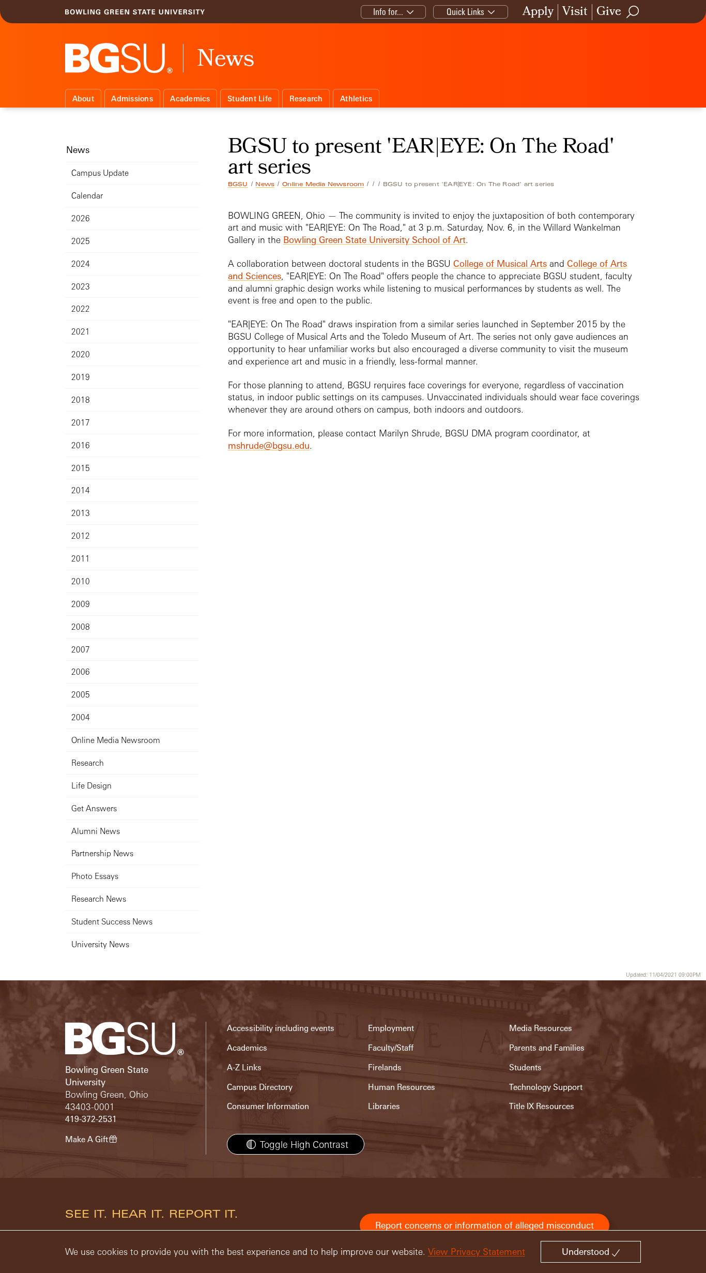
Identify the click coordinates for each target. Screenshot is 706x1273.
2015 (80, 468)
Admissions (132, 98)
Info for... (388, 11)
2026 (80, 218)
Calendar (87, 196)
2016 (80, 445)
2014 (80, 490)
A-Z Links (244, 1067)
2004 (80, 717)
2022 (80, 309)
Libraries (384, 1106)
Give (608, 12)
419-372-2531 (91, 1119)
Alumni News (95, 831)
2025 (80, 241)
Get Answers (94, 808)
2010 (80, 581)
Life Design (91, 786)
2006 (80, 672)
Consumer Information (268, 1106)
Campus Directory (260, 1087)
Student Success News (111, 922)
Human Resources (401, 1087)
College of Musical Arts (500, 263)
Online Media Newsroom (323, 184)
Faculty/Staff (390, 1048)
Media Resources (540, 1028)
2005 (80, 695)
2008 (80, 627)
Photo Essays (94, 876)
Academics (190, 98)
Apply (538, 12)
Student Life (249, 98)
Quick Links (465, 11)
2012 (80, 536)
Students (525, 1067)
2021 (80, 332)
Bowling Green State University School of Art (374, 239)
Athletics (356, 98)
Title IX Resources (541, 1106)
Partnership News (102, 853)
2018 (80, 400)
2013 (80, 513)
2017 (80, 423)
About (83, 98)
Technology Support (545, 1087)
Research (306, 98)
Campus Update (100, 173)
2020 (80, 354)
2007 (80, 650)
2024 (80, 264)
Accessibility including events (280, 1028)
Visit (575, 12)
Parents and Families (547, 1048)
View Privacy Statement (476, 1251)
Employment (391, 1028)
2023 (80, 287)
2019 (80, 377)
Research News (98, 899)
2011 (80, 559)
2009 (80, 604)
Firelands (385, 1067)
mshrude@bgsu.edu (269, 445)
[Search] (633, 12)
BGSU (238, 184)
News (264, 184)
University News (100, 944)
